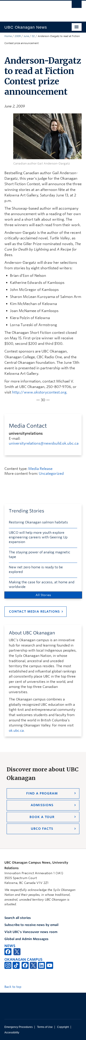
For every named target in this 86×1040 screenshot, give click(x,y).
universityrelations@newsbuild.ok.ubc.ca (44, 443)
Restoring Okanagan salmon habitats (38, 522)
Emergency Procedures (18, 1027)
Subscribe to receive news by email (31, 925)
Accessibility (11, 1032)
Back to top (13, 986)
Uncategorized (51, 473)
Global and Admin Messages (26, 939)
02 (33, 36)
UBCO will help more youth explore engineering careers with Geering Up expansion (38, 537)
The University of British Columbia (31, 9)
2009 (18, 36)
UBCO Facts (42, 828)
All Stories (43, 595)
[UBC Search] (77, 5)
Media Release (40, 469)
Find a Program (42, 793)
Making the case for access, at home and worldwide (41, 584)
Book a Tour (42, 817)
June (26, 36)
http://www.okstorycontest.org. (39, 392)
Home (8, 36)
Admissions (42, 805)
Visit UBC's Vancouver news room (30, 932)
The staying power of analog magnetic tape (39, 554)
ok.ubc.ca (16, 731)
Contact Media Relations (34, 611)
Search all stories (17, 918)
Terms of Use (45, 1027)
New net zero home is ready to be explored (36, 569)
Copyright (63, 1027)
